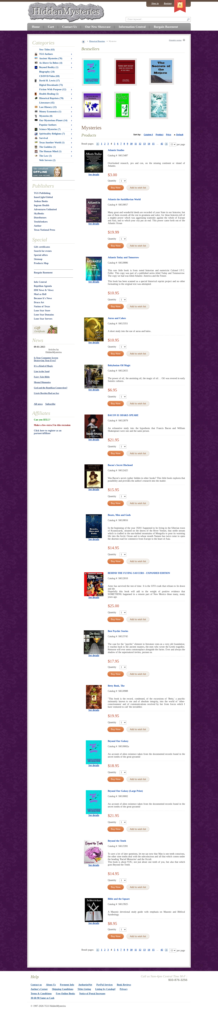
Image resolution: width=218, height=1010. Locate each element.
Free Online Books (65, 993)
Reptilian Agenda (43, 286)
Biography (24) (47, 71)
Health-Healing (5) (49, 94)
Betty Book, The (116, 686)
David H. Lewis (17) (49, 80)
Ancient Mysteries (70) (50, 58)
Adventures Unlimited (45, 209)
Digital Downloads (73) (51, 85)
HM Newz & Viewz (43, 290)
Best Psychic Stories (118, 631)
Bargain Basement (43, 272)
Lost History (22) (48, 107)
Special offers (41, 255)
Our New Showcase (98, 26)
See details (93, 174)
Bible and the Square (119, 899)
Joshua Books (41, 201)
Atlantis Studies (116, 150)
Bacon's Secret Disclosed (120, 465)
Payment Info (67, 984)
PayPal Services (104, 984)
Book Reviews (124, 984)
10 (131, 143)
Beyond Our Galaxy (118, 741)
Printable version (175, 40)
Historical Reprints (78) (51, 98)
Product (159, 134)
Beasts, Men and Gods (119, 515)
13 (144, 143)
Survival (43, 138)
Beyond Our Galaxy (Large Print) (125, 791)
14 (149, 143)
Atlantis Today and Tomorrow (123, 257)
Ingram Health (41, 205)
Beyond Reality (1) (48, 67)
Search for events (43, 251)
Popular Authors (47, 125)
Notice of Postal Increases (92, 993)
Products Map (41, 263)
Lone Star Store (42, 310)
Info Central (40, 282)
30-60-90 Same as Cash (42, 998)
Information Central (132, 26)
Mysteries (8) (45, 116)
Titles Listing (84, 989)
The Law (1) (45, 156)
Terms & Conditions (41, 993)
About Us (51, 984)
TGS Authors (46, 54)
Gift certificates (42, 247)
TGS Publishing (42, 193)
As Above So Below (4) (50, 63)
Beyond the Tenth (117, 841)
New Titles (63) (47, 49)
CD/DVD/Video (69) (49, 76)
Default (179, 134)
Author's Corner (39, 989)
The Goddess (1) (47, 147)
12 (140, 143)
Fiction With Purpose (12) (52, 89)
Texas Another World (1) (52, 142)
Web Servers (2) (47, 160)
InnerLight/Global (43, 197)
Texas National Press (44, 230)
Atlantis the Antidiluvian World (124, 199)
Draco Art (39, 302)
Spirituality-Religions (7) (52, 133)
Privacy (124, 989)
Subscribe (50, 404)
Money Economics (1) (50, 111)
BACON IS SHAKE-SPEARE (123, 415)
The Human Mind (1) (50, 151)
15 (153, 143)
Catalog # (148, 134)
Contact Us (69, 26)
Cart (51, 26)
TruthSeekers (41, 221)
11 (136, 143)
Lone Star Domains (44, 314)
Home (36, 26)
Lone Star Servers (43, 318)
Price (168, 134)
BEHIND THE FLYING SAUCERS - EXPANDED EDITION (139, 573)
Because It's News (43, 298)
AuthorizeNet (85, 984)
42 (162, 143)
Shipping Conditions (62, 989)
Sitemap (38, 259)
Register (168, 3)
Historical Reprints (97, 41)
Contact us (36, 984)
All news (38, 404)
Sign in (155, 3)
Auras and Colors (117, 318)
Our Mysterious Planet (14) (53, 120)
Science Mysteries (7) (50, 129)
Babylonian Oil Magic (119, 365)
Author (37, 226)
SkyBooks (39, 213)
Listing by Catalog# (105, 989)
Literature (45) (46, 102)
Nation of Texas (42, 306)
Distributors (40, 217)
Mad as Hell (40, 294)
